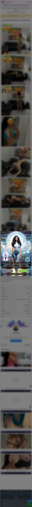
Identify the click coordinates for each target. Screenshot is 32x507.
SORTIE (8, 271)
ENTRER (23, 271)
